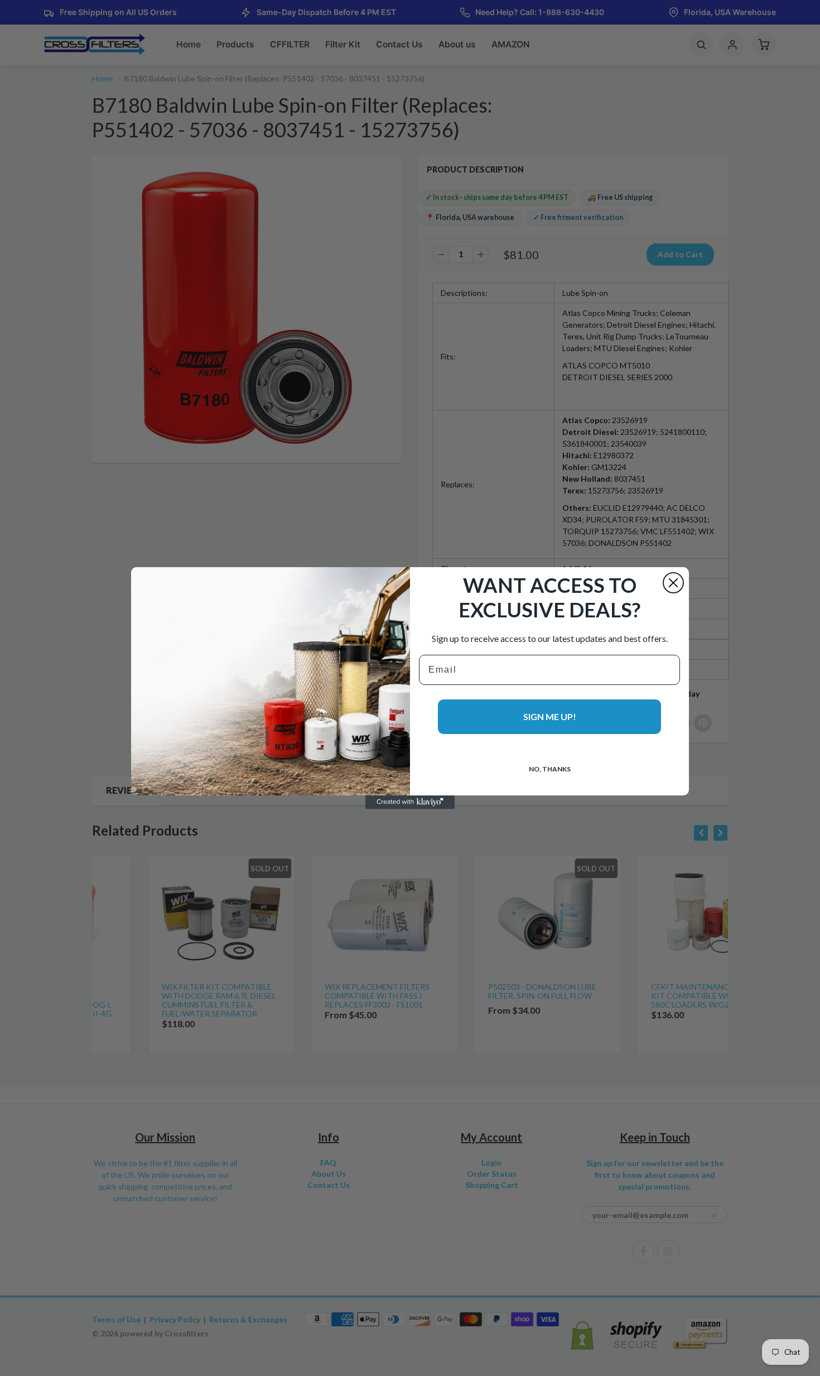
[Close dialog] (673, 583)
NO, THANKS (550, 769)
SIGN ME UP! (549, 716)
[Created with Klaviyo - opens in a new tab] (410, 802)
